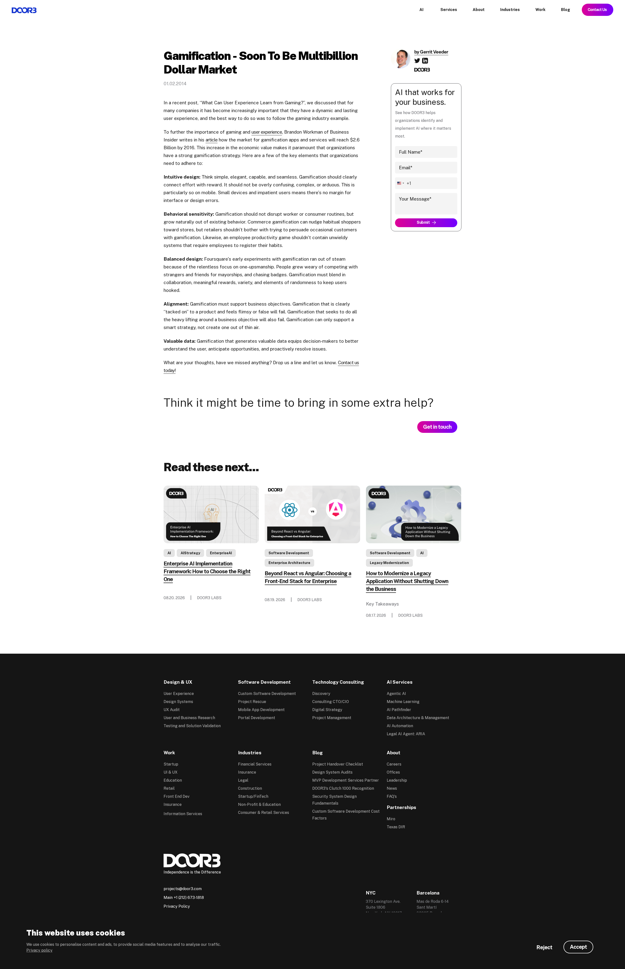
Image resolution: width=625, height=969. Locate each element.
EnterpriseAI (221, 553)
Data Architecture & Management (418, 717)
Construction (250, 788)
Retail (169, 788)
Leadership (397, 780)
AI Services (400, 682)
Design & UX (178, 682)
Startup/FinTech (253, 796)
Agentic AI (396, 693)
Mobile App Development (261, 709)
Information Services (183, 813)
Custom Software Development (267, 693)
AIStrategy (190, 553)
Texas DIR (396, 827)
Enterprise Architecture (289, 563)
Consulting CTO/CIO (330, 701)
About (393, 752)
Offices (393, 772)
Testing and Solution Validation (192, 726)
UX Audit (172, 709)
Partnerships (401, 807)
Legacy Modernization (389, 563)
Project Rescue (252, 701)
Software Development (289, 553)
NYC (370, 892)
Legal (243, 780)
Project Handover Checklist (337, 764)
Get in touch (437, 427)
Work (169, 752)
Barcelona (428, 892)
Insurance (173, 804)
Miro (391, 819)
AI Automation (400, 726)
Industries (249, 752)
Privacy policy (39, 950)
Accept (578, 947)
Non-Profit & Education (259, 804)
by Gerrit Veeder (431, 51)
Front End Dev (176, 796)
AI (169, 553)
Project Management (331, 717)
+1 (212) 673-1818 (189, 897)
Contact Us (597, 9)
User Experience (179, 693)
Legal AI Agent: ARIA (406, 734)
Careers (394, 764)
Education (173, 780)
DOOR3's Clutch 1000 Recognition (343, 788)
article (212, 139)
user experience (266, 132)
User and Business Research (189, 717)
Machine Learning (403, 701)
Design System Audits (332, 772)
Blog (317, 752)
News (392, 788)
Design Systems (178, 701)
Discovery (321, 693)
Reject (544, 947)
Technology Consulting (338, 682)
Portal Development (256, 717)
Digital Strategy (327, 709)
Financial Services (254, 764)
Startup (171, 764)
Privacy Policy (177, 906)
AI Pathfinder (399, 709)
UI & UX (170, 772)
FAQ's (392, 796)
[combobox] (403, 183)
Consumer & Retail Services (263, 812)
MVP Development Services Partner (345, 780)
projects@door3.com (183, 888)
